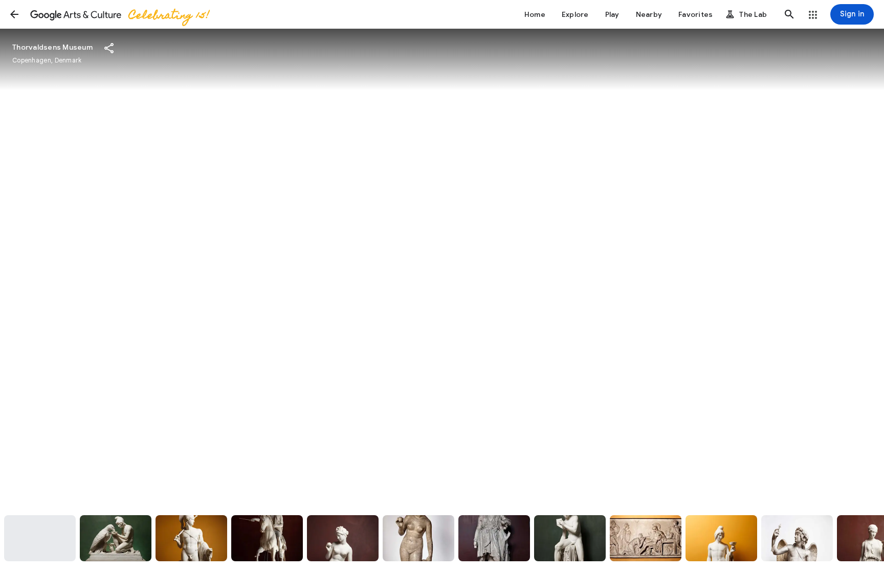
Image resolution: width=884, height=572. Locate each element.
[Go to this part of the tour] (40, 538)
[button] (14, 14)
